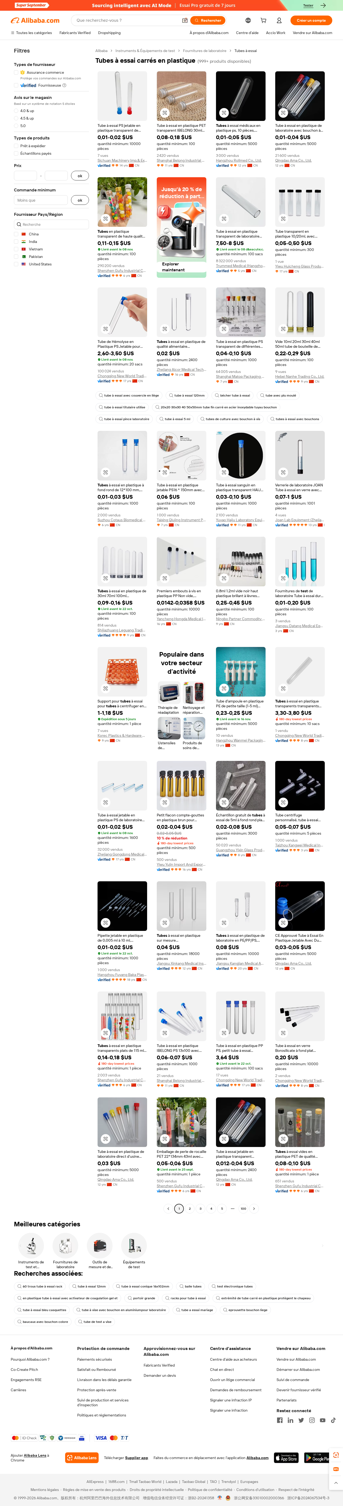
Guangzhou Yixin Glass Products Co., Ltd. (241, 850)
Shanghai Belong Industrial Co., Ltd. (181, 160)
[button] (185, 20)
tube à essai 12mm (92, 1286)
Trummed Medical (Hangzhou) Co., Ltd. (241, 266)
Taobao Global (193, 1481)
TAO (213, 1481)
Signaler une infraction (229, 1410)
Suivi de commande (293, 1380)
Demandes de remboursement (236, 1390)
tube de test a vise (97, 1322)
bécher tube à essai (235, 395)
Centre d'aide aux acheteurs (233, 1359)
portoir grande (144, 1298)
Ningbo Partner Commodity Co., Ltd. (241, 619)
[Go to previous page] (168, 1208)
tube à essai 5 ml (177, 419)
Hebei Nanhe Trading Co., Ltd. (299, 376)
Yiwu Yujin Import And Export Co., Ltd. (181, 864)
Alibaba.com (258, 1458)
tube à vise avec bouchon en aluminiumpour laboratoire (124, 1310)
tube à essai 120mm (189, 395)
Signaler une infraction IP (231, 1400)
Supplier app (136, 1458)
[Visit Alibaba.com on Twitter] (301, 1420)
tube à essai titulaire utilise (124, 407)
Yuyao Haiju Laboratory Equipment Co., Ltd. (241, 520)
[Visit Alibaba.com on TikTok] (333, 1420)
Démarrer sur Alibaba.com (298, 1369)
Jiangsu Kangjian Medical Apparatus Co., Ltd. (241, 963)
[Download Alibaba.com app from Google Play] (318, 1457)
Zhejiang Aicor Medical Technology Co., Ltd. (181, 369)
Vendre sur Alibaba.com (296, 1359)
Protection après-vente (96, 1390)
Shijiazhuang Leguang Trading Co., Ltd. (122, 630)
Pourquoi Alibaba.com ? (30, 1359)
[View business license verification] (219, 1498)
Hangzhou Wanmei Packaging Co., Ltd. (241, 740)
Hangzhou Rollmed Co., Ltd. (239, 160)
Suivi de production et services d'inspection (103, 1402)
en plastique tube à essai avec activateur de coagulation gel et (70, 1298)
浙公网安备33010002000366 (259, 1498)
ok (80, 175)
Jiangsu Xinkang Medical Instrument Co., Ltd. (181, 963)
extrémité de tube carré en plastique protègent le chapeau (266, 1298)
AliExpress (95, 1481)
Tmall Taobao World (145, 1481)
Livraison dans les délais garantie (104, 1380)
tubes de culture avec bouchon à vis (233, 419)
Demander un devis (160, 1375)
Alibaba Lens (35, 1455)
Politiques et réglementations (101, 1415)
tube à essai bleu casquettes (44, 1310)
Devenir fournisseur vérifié (299, 1390)
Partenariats (287, 1400)
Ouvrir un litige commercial (232, 1380)
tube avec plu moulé (281, 395)
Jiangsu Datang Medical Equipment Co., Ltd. (300, 626)
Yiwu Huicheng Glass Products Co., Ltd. (300, 266)
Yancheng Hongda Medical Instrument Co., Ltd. (181, 619)
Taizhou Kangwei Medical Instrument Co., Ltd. (300, 845)
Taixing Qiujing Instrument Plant (181, 520)
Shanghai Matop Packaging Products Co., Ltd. (241, 376)
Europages (249, 1481)
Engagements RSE (26, 1380)
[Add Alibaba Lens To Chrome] (82, 1457)
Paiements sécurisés (94, 1359)
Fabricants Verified (159, 1365)
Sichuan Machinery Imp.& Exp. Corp (122, 160)
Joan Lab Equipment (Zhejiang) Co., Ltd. (300, 520)
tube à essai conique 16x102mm (145, 1286)
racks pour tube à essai (188, 1298)
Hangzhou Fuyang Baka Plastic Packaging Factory (122, 974)
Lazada (171, 1481)
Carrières (18, 1390)
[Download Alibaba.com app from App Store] (286, 1457)
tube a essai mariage (197, 1310)
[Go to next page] (254, 1208)
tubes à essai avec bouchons (297, 419)
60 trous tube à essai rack (42, 1286)
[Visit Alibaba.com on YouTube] (322, 1420)
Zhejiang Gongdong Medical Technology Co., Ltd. (122, 854)
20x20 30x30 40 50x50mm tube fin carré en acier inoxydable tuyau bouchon (219, 407)
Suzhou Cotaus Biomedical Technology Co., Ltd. (122, 520)
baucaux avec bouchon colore (45, 1322)
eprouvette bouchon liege (248, 1310)
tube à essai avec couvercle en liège (131, 395)
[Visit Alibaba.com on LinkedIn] (290, 1420)
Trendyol (228, 1481)
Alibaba (101, 51)
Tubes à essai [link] (245, 51)
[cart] (264, 21)
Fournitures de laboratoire (204, 51)
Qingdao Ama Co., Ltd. (293, 160)
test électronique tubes (235, 1286)
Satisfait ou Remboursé (96, 1369)
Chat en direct (222, 1369)
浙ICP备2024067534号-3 (308, 1498)
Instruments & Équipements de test (145, 51)
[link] (336, 1455)
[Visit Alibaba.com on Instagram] (312, 1420)
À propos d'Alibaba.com (31, 1348)
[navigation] (51, 630)
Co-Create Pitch (24, 1369)
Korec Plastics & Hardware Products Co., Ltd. (122, 735)
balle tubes (193, 1286)
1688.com (116, 1481)
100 (243, 1209)
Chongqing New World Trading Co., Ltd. (122, 376)
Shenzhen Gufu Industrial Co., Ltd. (122, 270)
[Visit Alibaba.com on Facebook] (280, 1420)
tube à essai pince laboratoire (126, 419)
